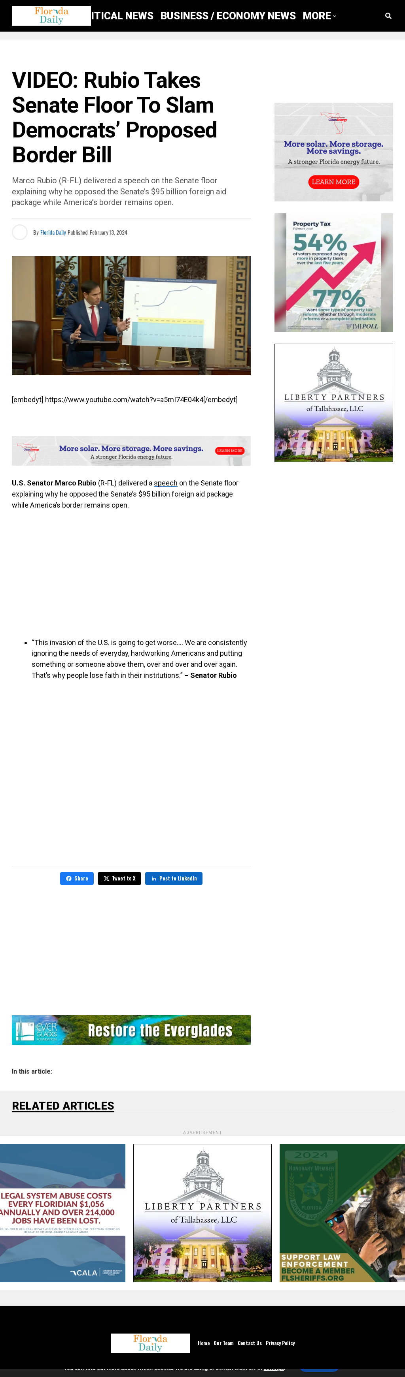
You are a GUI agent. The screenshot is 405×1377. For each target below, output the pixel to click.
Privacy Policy (280, 1342)
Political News (112, 16)
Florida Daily (53, 232)
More (317, 16)
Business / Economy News (228, 16)
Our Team (224, 1342)
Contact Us (250, 1342)
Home (204, 1342)
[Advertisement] (131, 574)
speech (166, 483)
